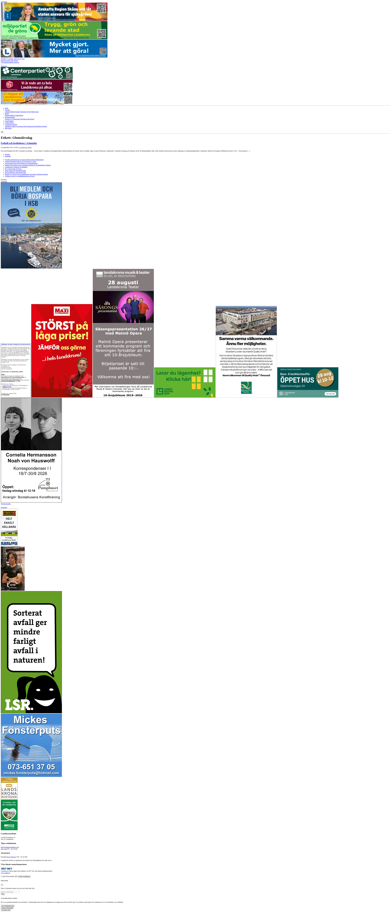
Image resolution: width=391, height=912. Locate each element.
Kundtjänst (38, 126)
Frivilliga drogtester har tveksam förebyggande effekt (24, 160)
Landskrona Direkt (25, 147)
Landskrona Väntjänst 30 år (16, 167)
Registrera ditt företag (27, 119)
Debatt (7, 115)
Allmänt (7, 112)
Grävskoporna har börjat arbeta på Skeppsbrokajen (21, 163)
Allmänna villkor (10, 126)
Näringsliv (23, 112)
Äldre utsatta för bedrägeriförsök (15, 171)
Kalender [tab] (8, 156)
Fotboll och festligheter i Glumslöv (19, 143)
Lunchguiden (9, 121)
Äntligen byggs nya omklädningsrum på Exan (19, 176)
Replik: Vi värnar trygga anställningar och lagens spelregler (26, 174)
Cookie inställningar (24, 876)
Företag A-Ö (9, 119)
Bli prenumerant (29, 126)
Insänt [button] (7, 113)
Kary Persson (11, 857)
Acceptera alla (6, 910)
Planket (12, 115)
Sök (3, 894)
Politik (33, 112)
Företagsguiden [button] (10, 117)
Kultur (17, 112)
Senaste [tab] (7, 154)
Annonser (4, 2)
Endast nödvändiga (7, 908)
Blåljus (12, 112)
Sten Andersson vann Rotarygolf (15, 172)
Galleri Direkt (9, 123)
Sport (37, 112)
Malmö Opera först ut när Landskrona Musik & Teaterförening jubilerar (28, 165)
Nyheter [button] (7, 110)
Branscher (16, 119)
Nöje (29, 112)
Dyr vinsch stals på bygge (13, 169)
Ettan (6, 108)
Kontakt (44, 126)
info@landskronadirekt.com (10, 847)
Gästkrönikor (19, 115)
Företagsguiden (6, 504)
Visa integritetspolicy (8, 906)
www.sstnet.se (5, 873)
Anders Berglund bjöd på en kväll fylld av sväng (20, 161)
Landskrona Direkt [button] (11, 124)
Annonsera (20, 126)
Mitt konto (8, 128)
